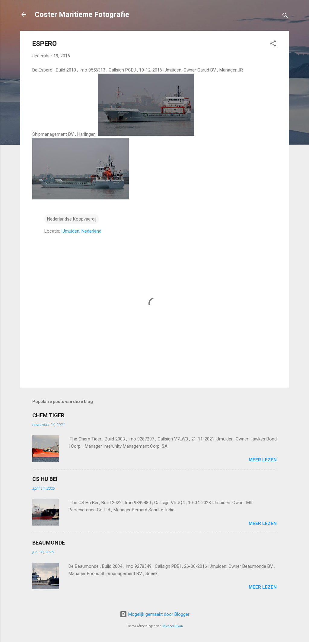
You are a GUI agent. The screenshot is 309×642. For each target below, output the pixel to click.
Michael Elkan (172, 626)
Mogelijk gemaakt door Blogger (158, 614)
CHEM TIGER (48, 415)
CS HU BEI (44, 479)
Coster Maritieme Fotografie (82, 14)
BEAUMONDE (48, 542)
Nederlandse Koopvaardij (71, 219)
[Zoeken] (285, 16)
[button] (273, 44)
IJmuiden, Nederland (81, 231)
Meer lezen (263, 459)
